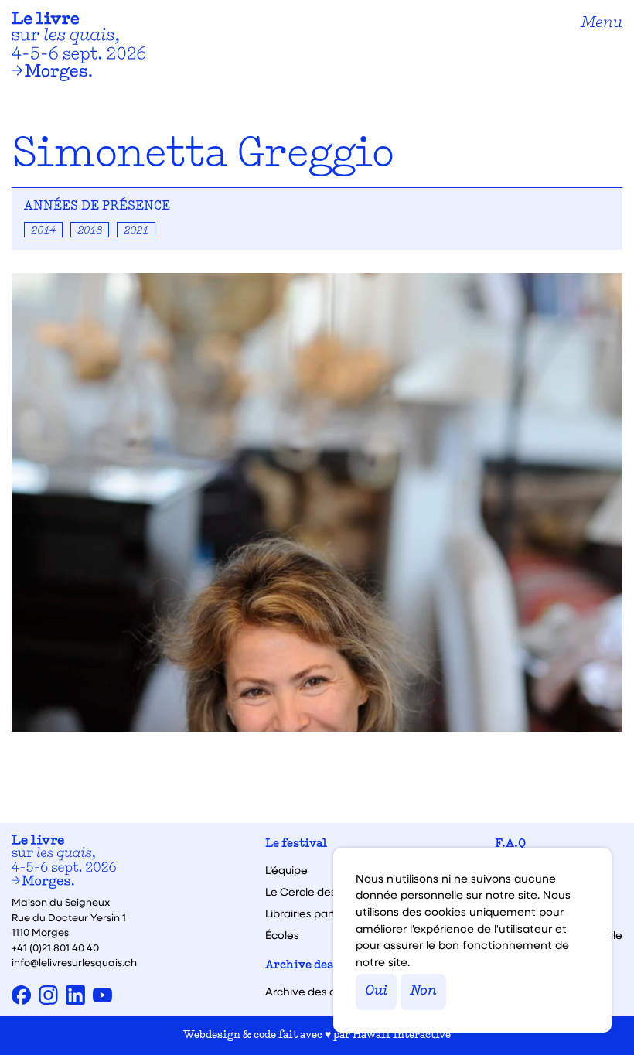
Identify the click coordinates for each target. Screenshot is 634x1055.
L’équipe (286, 870)
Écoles (282, 935)
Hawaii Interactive (402, 1035)
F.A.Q (510, 844)
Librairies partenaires (320, 913)
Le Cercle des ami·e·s (321, 891)
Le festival (296, 844)
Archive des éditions (324, 965)
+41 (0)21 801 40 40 (55, 947)
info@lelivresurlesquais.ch (74, 961)
